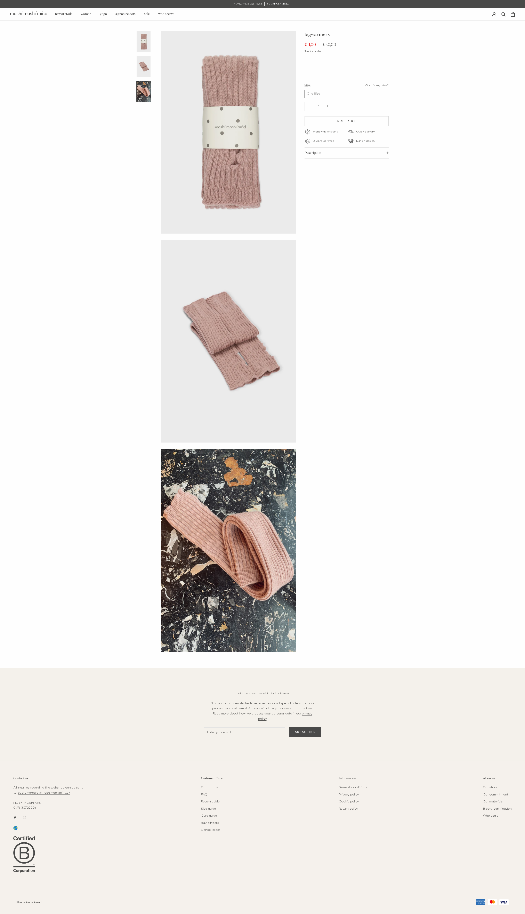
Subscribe (305, 732)
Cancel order (210, 830)
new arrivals (63, 14)
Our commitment (495, 794)
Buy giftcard (210, 823)
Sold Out (346, 121)
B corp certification (497, 808)
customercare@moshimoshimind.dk (44, 792)
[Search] (503, 14)
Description (313, 152)
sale (147, 14)
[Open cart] (513, 14)
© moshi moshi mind (28, 902)
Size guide (208, 808)
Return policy (348, 808)
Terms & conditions (353, 787)
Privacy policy (349, 794)
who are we (166, 14)
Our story (490, 787)
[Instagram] (24, 817)
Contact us (209, 787)
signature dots (125, 14)
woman (86, 14)
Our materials (493, 801)
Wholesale (490, 815)
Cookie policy (349, 801)
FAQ (204, 794)
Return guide (210, 801)
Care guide (209, 815)
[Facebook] (14, 817)
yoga (103, 14)
